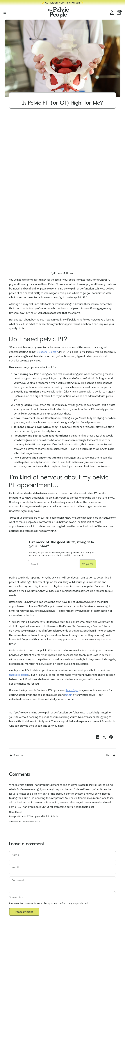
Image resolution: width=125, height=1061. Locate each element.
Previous (18, 755)
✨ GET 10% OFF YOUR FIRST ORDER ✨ (62, 2)
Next (109, 755)
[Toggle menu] (5, 12)
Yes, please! (87, 564)
